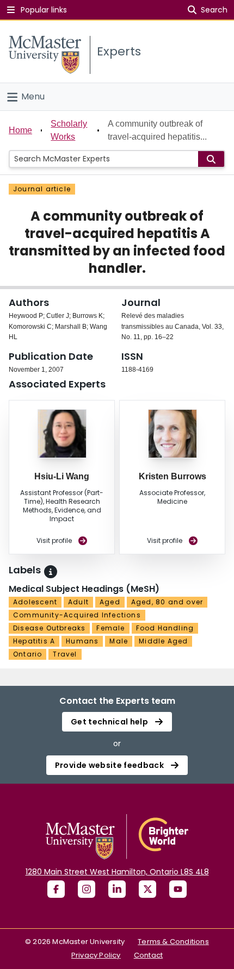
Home (20, 130)
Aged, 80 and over (167, 602)
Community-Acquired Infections (77, 615)
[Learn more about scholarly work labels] (50, 571)
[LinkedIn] (117, 889)
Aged (110, 602)
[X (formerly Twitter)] (147, 889)
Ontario (27, 654)
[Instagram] (86, 889)
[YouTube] (178, 889)
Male (118, 641)
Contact (148, 955)
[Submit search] (211, 159)
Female (110, 628)
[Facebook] (56, 889)
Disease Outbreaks (49, 628)
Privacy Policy (96, 955)
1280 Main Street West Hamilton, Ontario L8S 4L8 (117, 871)
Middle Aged (163, 641)
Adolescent (35, 602)
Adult (78, 602)
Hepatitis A (34, 641)
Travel (65, 654)
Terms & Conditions (173, 941)
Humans (82, 641)
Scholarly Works (69, 130)
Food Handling (165, 628)
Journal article (42, 188)
